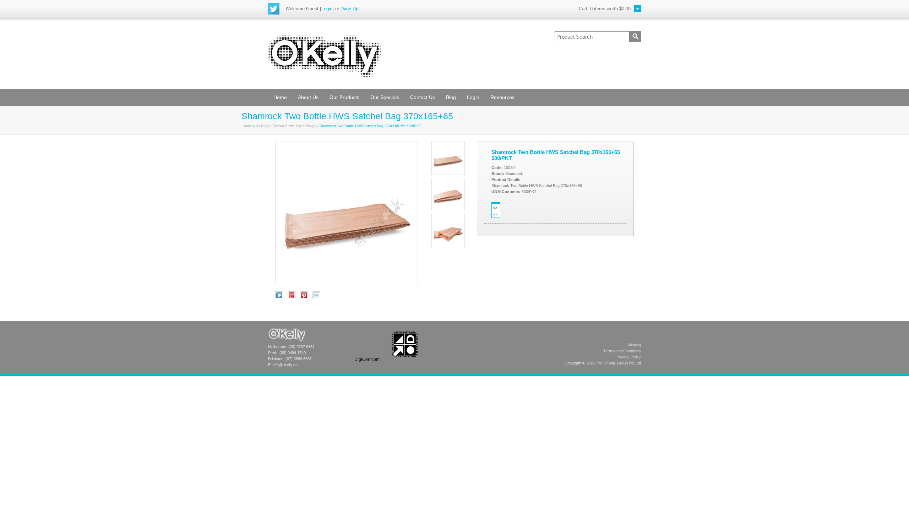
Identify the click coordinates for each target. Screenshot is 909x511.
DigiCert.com (367, 359)
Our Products (344, 97)
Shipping (633, 345)
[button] (367, 344)
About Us (308, 97)
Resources (502, 97)
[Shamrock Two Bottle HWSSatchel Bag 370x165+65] (347, 282)
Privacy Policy (628, 357)
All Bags (263, 126)
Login (326, 8)
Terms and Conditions (622, 351)
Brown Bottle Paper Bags (294, 126)
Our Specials (384, 97)
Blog (451, 97)
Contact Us (422, 97)
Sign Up (350, 8)
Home (280, 97)
